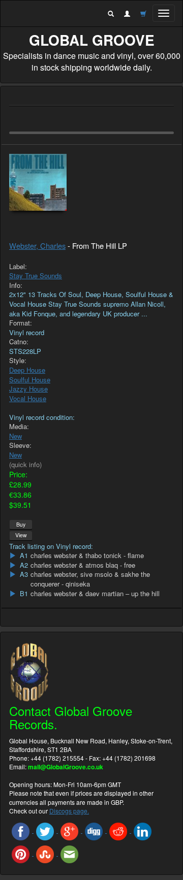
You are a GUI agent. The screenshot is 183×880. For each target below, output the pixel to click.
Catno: (18, 341)
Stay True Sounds (35, 275)
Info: (15, 285)
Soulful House (29, 379)
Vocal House (27, 398)
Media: (19, 426)
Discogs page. (69, 810)
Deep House (27, 370)
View (21, 535)
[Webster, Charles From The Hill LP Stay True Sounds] (91, 182)
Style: (17, 360)
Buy (20, 524)
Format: (20, 323)
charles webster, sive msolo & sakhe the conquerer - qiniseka (90, 579)
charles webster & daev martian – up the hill (95, 593)
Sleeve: (20, 445)
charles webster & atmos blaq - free (82, 565)
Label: (18, 266)
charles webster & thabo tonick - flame (87, 555)
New (15, 436)
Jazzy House (28, 389)
